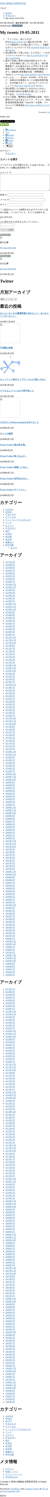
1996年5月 (10, 975)
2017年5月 (10, 654)
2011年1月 (10, 749)
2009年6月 (10, 791)
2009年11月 (10, 777)
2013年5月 (10, 690)
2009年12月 (10, 774)
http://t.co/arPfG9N (35, 55)
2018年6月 (10, 621)
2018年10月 (10, 609)
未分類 (8, 537)
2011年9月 (10, 727)
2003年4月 (10, 925)
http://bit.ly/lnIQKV (29, 74)
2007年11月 (10, 844)
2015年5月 (10, 676)
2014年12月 (10, 685)
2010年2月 (10, 768)
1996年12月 (10, 955)
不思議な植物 (6, 348)
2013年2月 (10, 693)
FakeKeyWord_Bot (18, 42)
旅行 (7, 531)
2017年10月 (10, 643)
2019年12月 (10, 584)
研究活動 (9, 545)
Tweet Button (14, 58)
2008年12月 (10, 807)
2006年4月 (10, 891)
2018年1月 (10, 635)
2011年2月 (10, 746)
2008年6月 (10, 824)
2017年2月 (10, 660)
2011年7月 (10, 732)
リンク (8, 523)
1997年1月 (10, 952)
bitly (48, 74)
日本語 (8, 534)
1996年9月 (10, 964)
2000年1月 (10, 938)
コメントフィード (13, 1474)
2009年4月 (10, 796)
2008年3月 (10, 832)
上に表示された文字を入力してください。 (20, 222)
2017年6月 (10, 651)
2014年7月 (10, 687)
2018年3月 (10, 629)
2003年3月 (10, 927)
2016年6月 (10, 674)
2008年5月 (10, 827)
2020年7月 (10, 570)
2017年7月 (10, 648)
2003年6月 (10, 919)
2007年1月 (10, 869)
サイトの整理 (6, 433)
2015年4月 (10, 679)
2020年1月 (10, 582)
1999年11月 (10, 941)
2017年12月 (10, 637)
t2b (49, 112)
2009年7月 (10, 788)
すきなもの (10, 514)
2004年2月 (10, 908)
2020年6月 (10, 573)
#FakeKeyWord (37, 47)
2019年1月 (10, 601)
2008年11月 (10, 810)
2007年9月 (10, 849)
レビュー (9, 525)
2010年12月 (10, 752)
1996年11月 (10, 958)
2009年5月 (10, 793)
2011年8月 (10, 729)
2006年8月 (10, 880)
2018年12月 (10, 604)
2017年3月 (10, 657)
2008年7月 (10, 821)
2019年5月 (10, 590)
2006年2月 (10, 897)
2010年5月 (10, 760)
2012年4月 (10, 707)
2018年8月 (10, 615)
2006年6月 (10, 885)
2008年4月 (10, 830)
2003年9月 (10, 913)
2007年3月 (10, 863)
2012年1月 (10, 715)
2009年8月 (10, 785)
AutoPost (9, 509)
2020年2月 (10, 579)
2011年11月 (10, 721)
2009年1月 (10, 805)
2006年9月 (10, 877)
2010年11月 (10, 754)
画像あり (9, 542)
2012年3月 (10, 710)
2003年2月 (10, 930)
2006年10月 (10, 874)
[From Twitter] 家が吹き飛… (13, 445)
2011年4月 (10, 740)
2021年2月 (10, 562)
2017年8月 (10, 646)
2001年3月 (10, 936)
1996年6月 (10, 972)
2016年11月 (10, 668)
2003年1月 (10, 933)
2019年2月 (10, 598)
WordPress (15, 1489)
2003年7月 (10, 916)
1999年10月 (10, 944)
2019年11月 (10, 587)
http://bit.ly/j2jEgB (22, 86)
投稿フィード (11, 1471)
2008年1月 (10, 838)
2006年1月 (10, 899)
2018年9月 (10, 612)
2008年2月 (10, 835)
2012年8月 (10, 696)
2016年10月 (10, 671)
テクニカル (10, 517)
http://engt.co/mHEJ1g (34, 105)
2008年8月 (10, 819)
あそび (14, 548)
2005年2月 (10, 902)
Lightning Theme (32, 1489)
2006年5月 (10, 888)
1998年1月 (10, 950)
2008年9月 (10, 816)
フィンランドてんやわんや (18, 520)
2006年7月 (10, 883)
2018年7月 (10, 618)
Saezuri (11, 50)
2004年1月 (10, 911)
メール (4, 200)
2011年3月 (10, 743)
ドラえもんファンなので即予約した (17, 391)
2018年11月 (10, 607)
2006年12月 (10, 872)
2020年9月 (10, 565)
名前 (3, 195)
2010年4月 (10, 763)
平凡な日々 (17, 26)
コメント (5, 172)
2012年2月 (10, 713)
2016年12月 (10, 665)
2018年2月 (10, 632)
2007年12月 (10, 841)
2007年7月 (10, 855)
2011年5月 (10, 738)
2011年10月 (10, 724)
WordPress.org (11, 1477)
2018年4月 (10, 626)
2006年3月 (10, 894)
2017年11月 (10, 640)
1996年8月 (10, 966)
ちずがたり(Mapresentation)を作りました (19, 422)
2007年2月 (10, 866)
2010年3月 (10, 766)
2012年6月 (10, 701)
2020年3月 (10, 576)
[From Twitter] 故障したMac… (14, 467)
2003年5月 (10, 922)
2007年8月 (10, 852)
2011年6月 (10, 735)
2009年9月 (10, 782)
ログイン (9, 1469)
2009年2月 (10, 802)
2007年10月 (10, 846)
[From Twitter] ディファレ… (13, 490)
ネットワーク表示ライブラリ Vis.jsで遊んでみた (23, 379)
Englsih (8, 512)
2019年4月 (10, 593)
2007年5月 (10, 858)
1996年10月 (10, 961)
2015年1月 (10, 682)
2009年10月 (10, 780)
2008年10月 (10, 813)
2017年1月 (10, 662)
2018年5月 (10, 623)
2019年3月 (10, 595)
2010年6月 (10, 757)
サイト (3, 204)
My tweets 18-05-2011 (8, 248)
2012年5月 (10, 704)
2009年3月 (10, 799)
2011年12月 (10, 718)
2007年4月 (10, 860)
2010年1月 (10, 771)
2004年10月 (10, 905)
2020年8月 (10, 568)
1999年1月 (10, 947)
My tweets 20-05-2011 (8, 269)
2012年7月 (10, 699)
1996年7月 (10, 969)
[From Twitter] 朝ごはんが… (13, 456)
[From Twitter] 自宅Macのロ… (14, 478)
